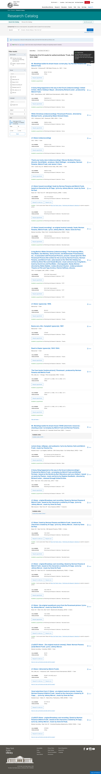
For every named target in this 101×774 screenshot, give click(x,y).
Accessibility (39, 748)
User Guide (21, 44)
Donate (87, 2)
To (18, 126)
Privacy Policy (51, 748)
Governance (50, 754)
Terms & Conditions (52, 752)
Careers (38, 752)
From (11, 126)
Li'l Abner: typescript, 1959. (41, 304)
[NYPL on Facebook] (84, 749)
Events (70, 7)
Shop (92, 2)
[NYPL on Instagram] (90, 749)
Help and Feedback (95, 772)
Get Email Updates (79, 2)
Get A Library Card (69, 2)
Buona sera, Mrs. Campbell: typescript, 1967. (47, 326)
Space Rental (40, 754)
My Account (54, 2)
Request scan (48, 202)
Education (64, 7)
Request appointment (37, 77)
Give (79, 7)
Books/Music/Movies (47, 7)
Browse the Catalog (27, 22)
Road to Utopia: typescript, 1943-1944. (45, 348)
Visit (75, 7)
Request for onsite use (37, 202)
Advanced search (88, 32)
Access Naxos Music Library (38, 513)
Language (60, 752)
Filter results (13, 51)
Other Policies (51, 750)
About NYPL (61, 750)
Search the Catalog (14, 22)
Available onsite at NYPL (37, 437)
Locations (62, 2)
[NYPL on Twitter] (87, 749)
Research (57, 7)
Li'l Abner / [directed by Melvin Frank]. (45, 669)
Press (38, 750)
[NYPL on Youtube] (93, 749)
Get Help (84, 7)
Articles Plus (16, 39)
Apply (17, 133)
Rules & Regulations (62, 748)
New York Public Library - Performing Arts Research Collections (65, 205)
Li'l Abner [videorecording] (41, 138)
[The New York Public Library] (13, 4)
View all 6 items (34, 419)
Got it (92, 61)
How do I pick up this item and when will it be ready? (43, 662)
